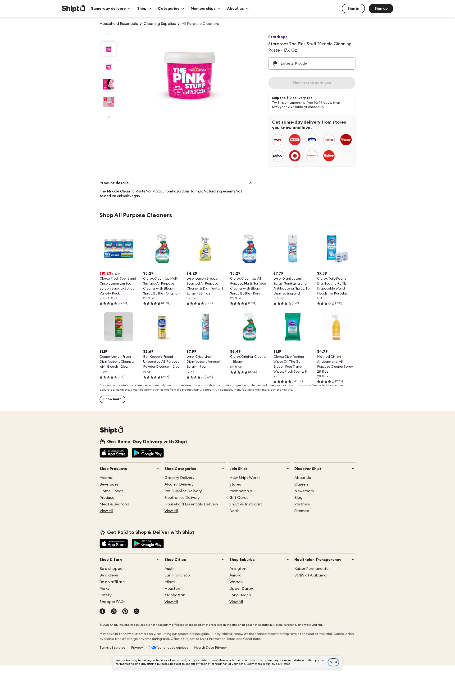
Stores (235, 484)
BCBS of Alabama (310, 575)
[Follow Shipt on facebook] (102, 611)
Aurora (235, 575)
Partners (302, 504)
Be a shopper (112, 569)
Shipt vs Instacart (245, 504)
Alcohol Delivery (179, 484)
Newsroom (304, 491)
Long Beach (240, 595)
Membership (240, 491)
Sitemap (301, 511)
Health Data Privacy (210, 647)
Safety (106, 595)
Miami (169, 582)
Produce (107, 498)
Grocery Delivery (179, 478)
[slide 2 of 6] (108, 66)
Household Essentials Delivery (191, 504)
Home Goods (111, 491)
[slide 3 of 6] (108, 84)
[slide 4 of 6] (108, 102)
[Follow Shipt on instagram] (114, 611)
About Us (302, 478)
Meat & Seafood (114, 504)
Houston (172, 588)
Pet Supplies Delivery (183, 491)
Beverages (109, 484)
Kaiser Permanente (311, 569)
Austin (170, 569)
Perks (104, 588)
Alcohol (106, 478)
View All (106, 511)
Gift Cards (238, 498)
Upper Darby (241, 588)
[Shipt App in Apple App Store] (114, 453)
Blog (298, 498)
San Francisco (177, 575)
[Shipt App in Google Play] (148, 453)
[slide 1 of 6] (108, 49)
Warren (236, 582)
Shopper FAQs (113, 602)
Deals (234, 511)
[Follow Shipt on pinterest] (125, 611)
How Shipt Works (244, 478)
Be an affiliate (112, 582)
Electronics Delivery (182, 498)
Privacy (137, 647)
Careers (301, 484)
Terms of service (112, 647)
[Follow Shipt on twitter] (136, 611)
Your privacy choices (172, 647)
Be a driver (109, 575)
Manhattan (174, 595)
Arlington (237, 569)
